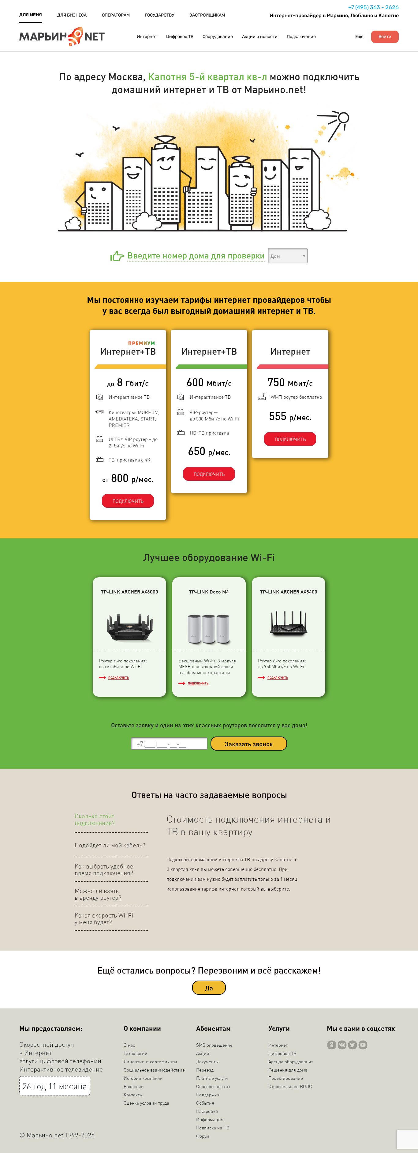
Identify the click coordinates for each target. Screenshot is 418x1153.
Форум (202, 1136)
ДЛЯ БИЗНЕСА (72, 15)
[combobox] (288, 255)
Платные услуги (212, 1078)
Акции (202, 1053)
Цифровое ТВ (179, 36)
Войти (385, 37)
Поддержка (207, 1094)
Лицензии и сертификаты (150, 1061)
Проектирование (285, 1078)
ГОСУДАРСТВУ (159, 15)
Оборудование (218, 36)
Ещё (359, 36)
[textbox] (287, 256)
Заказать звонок (249, 744)
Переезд (205, 1070)
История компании (143, 1078)
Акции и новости (260, 36)
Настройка (207, 1111)
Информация (209, 1119)
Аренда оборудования (291, 1061)
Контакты (133, 1094)
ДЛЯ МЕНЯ (30, 14)
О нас (129, 1045)
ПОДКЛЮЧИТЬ (128, 501)
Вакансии (134, 1086)
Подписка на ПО (213, 1128)
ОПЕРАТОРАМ (116, 15)
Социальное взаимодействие (154, 1070)
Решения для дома (288, 1070)
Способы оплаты (213, 1086)
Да (209, 988)
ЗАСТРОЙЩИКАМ (207, 15)
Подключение (301, 36)
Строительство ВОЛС (290, 1086)
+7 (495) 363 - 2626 (373, 7)
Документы (207, 1061)
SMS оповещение (214, 1045)
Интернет (147, 36)
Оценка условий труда (146, 1103)
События (205, 1103)
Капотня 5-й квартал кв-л (207, 76)
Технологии (135, 1053)
